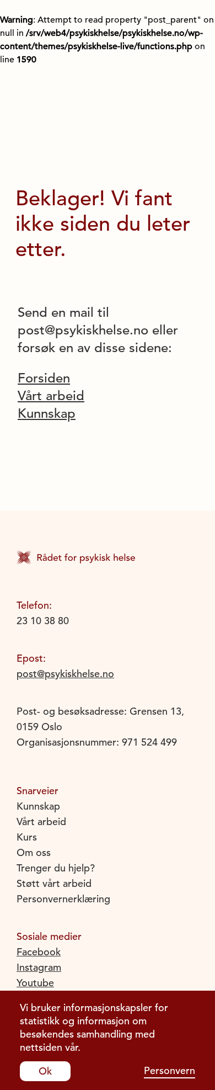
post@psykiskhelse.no (65, 673)
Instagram (39, 967)
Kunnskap (47, 413)
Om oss (34, 852)
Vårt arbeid (51, 395)
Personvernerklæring (63, 898)
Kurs (27, 837)
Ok (45, 1071)
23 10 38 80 (43, 620)
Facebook (39, 951)
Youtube (35, 982)
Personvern (169, 1070)
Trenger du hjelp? (56, 868)
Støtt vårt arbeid (54, 883)
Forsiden (44, 378)
